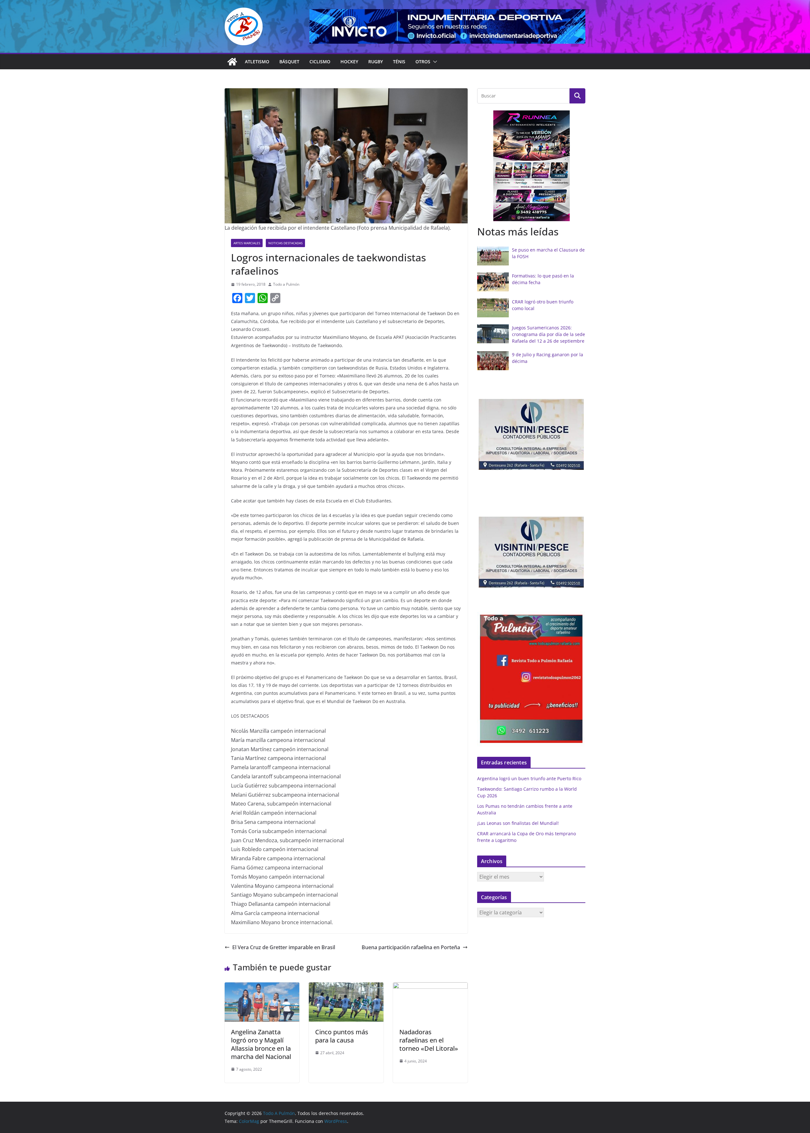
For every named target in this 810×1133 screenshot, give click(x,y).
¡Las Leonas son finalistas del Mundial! (518, 823)
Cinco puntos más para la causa (341, 1036)
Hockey (349, 62)
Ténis (399, 62)
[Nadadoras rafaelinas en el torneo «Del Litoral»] (430, 986)
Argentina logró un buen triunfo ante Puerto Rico (529, 778)
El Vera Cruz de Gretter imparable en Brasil (283, 947)
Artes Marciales (247, 243)
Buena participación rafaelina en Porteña (411, 947)
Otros (422, 62)
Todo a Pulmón (286, 284)
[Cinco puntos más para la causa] (346, 986)
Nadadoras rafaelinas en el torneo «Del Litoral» (428, 1040)
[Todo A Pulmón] (232, 61)
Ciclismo (319, 62)
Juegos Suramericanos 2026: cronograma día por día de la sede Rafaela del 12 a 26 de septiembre (548, 334)
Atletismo (257, 62)
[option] (546, 166)
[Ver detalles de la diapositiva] (447, 26)
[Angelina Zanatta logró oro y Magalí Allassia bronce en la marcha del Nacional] (262, 986)
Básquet (289, 62)
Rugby (375, 62)
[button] (433, 61)
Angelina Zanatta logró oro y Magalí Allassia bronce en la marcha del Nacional (261, 1044)
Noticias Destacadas (285, 243)
